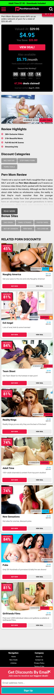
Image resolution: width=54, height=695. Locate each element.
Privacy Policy (39, 663)
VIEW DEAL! (27, 47)
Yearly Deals (9, 167)
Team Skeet (9, 371)
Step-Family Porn (27, 161)
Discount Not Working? (27, 68)
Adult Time (8, 468)
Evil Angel (8, 323)
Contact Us (39, 660)
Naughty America (12, 274)
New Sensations (11, 517)
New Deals (13, 660)
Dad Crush (8, 222)
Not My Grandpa (11, 229)
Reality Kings (9, 420)
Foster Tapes (42, 222)
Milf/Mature (9, 161)
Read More (9, 211)
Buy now (14, 286)
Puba (5, 565)
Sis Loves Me (42, 229)
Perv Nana (27, 229)
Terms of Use (39, 666)
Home (13, 657)
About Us (39, 657)
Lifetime (13, 663)
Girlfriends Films (11, 613)
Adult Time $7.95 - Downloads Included (27, 3)
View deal (39, 286)
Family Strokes (24, 222)
